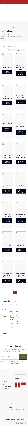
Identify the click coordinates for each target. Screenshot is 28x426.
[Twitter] (16, 386)
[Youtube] (19, 386)
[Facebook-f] (16, 384)
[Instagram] (19, 384)
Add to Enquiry (7, 71)
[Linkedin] (22, 384)
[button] (26, 19)
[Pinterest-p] (24, 384)
